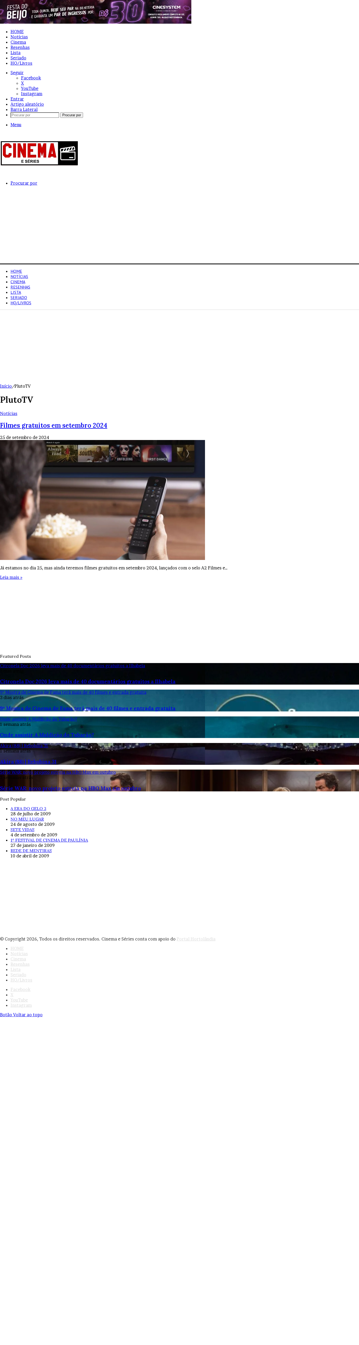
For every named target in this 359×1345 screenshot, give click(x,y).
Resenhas (20, 47)
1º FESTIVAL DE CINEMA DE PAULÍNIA (49, 840)
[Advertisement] (157, 227)
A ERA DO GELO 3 (28, 808)
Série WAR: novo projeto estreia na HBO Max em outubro (70, 788)
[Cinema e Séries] (39, 164)
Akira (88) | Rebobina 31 (28, 762)
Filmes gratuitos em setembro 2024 (53, 425)
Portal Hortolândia (196, 939)
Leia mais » (11, 577)
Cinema (18, 42)
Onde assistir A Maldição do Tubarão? (47, 735)
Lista (15, 52)
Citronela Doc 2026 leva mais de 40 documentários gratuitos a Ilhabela (88, 681)
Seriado (18, 57)
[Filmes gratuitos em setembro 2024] (102, 558)
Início (6, 386)
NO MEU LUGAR (27, 819)
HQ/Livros (21, 63)
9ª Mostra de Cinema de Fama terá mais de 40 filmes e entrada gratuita (88, 708)
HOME (17, 31)
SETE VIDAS (22, 829)
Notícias (19, 36)
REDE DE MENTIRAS (31, 850)
